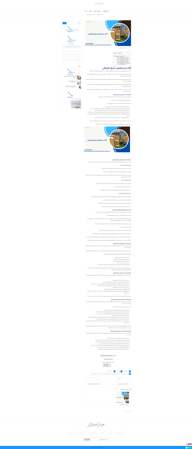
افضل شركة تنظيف (72, 81)
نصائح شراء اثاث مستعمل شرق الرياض (124, 63)
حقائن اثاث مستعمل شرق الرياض (123, 61)
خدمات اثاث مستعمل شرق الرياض (124, 58)
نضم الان (86, 439)
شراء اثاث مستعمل (110, 371)
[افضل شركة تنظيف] (79, 83)
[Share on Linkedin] (104, 378)
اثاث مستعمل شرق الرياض (119, 56)
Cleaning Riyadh (126, 371)
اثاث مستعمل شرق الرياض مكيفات (124, 59)
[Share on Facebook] (117, 378)
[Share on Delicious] (107, 378)
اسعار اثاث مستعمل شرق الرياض (123, 60)
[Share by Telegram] (99, 378)
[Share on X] (114, 378)
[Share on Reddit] (109, 378)
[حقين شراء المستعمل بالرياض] (79, 88)
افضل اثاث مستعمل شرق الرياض (106, 373)
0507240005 (106, 364)
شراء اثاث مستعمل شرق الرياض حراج (124, 62)
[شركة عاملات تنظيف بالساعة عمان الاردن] (79, 77)
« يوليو (80, 66)
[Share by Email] (97, 378)
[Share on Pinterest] (112, 378)
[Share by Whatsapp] (102, 378)
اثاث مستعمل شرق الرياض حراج (116, 373)
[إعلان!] (72, 103)
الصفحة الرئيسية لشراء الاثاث (105, 355)
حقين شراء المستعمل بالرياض (71, 86)
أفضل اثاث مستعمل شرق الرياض (123, 57)
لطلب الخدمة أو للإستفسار (122, 64)
